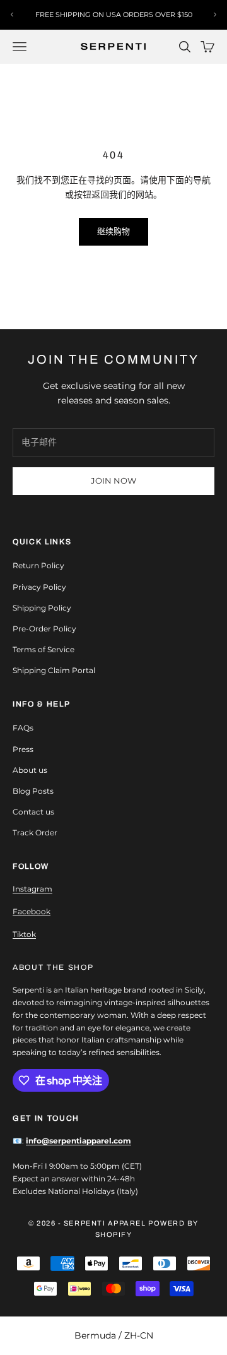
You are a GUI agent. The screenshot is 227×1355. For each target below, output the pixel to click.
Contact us (33, 811)
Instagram (32, 888)
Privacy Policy (39, 587)
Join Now (113, 480)
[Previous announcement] (12, 14)
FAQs (23, 727)
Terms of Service (43, 649)
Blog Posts (33, 791)
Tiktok (24, 934)
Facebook (31, 911)
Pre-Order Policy (44, 628)
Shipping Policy (42, 607)
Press (23, 749)
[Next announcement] (215, 14)
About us (30, 770)
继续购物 (113, 231)
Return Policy (38, 565)
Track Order (35, 832)
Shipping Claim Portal (54, 670)
